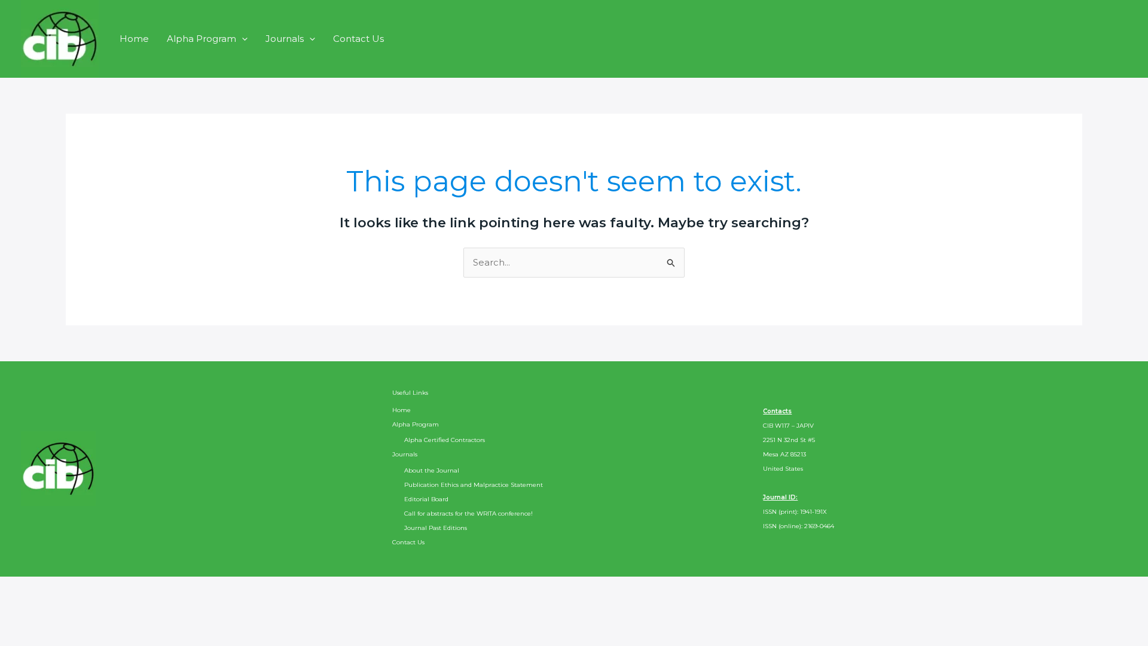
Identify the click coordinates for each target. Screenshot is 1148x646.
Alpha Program (201, 38)
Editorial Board (426, 499)
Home (134, 38)
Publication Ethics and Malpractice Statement (473, 485)
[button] (242, 38)
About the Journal (431, 470)
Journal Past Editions (435, 528)
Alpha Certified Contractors (444, 440)
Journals (284, 38)
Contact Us (358, 38)
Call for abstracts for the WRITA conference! (468, 513)
